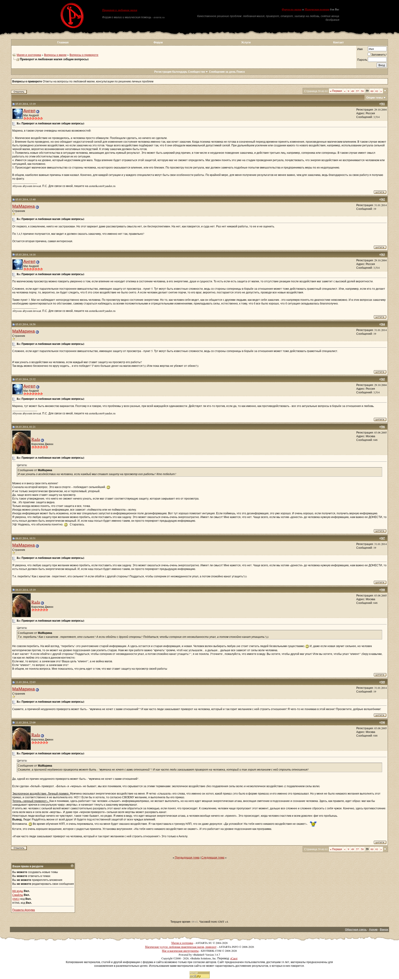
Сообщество (196, 72)
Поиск (240, 72)
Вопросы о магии (55, 55)
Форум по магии (292, 9)
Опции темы (374, 97)
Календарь (179, 72)
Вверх (384, 929)
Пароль (362, 59)
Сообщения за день (222, 72)
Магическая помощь (317, 9)
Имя (360, 49)
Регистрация (163, 72)
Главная (63, 42)
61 (376, 91)
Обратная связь (356, 929)
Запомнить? (379, 54)
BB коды (17, 891)
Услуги (246, 42)
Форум (158, 42)
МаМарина (23, 206)
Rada (35, 439)
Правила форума (23, 910)
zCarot (233, 958)
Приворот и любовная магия (119, 10)
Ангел (29, 110)
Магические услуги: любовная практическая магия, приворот (180, 947)
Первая (336, 91)
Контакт (338, 42)
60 (372, 91)
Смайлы (17, 895)
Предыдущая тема (187, 857)
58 (362, 91)
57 (357, 91)
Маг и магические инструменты (180, 950)
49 (352, 91)
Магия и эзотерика (29, 55)
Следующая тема (212, 857)
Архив (373, 929)
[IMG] (16, 899)
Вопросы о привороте (84, 55)
